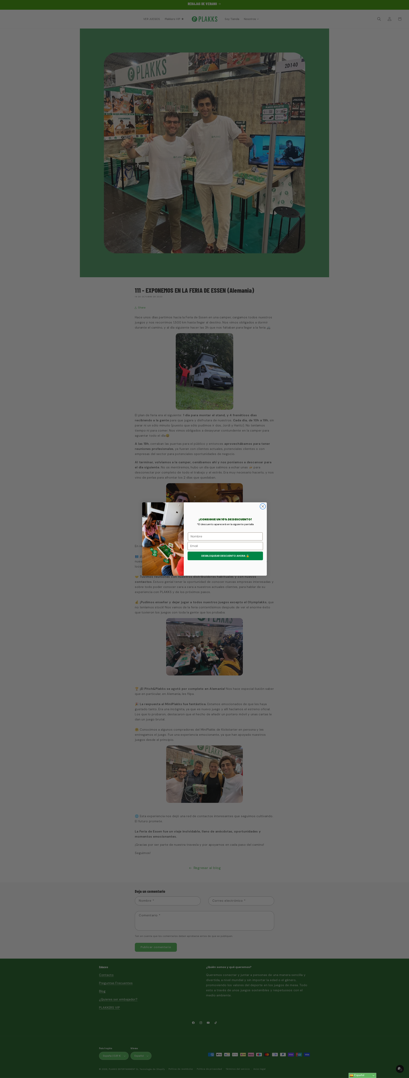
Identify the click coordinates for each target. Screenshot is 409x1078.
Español (358, 1075)
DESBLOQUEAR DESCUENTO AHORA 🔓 (225, 555)
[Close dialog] (263, 506)
